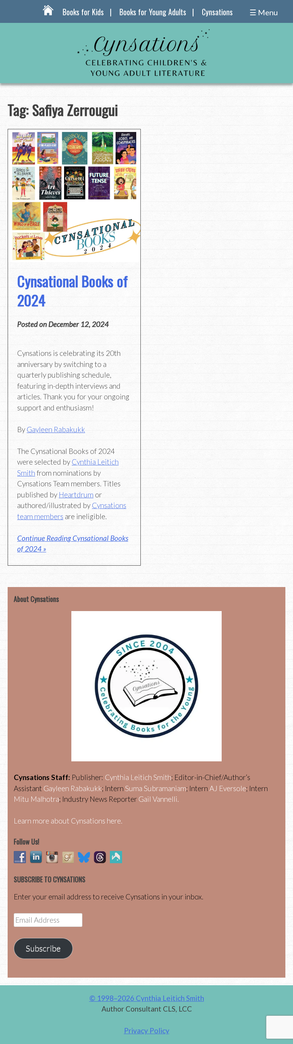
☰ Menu (264, 12)
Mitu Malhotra (36, 799)
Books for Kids (83, 12)
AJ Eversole (227, 788)
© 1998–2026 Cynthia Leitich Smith (146, 998)
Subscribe (43, 948)
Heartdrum (76, 494)
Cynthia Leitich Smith (138, 777)
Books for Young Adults (152, 12)
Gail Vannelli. (158, 799)
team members (40, 516)
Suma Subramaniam (155, 788)
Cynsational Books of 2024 (72, 290)
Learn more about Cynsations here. (68, 820)
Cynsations (217, 12)
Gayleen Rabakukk (56, 429)
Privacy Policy (146, 1030)
